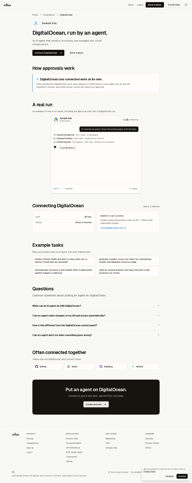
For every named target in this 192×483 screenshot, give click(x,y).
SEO (108, 443)
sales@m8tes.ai (140, 472)
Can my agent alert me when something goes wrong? (62, 335)
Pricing (30, 438)
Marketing (110, 438)
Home (35, 15)
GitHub (42, 366)
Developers (72, 434)
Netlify (139, 366)
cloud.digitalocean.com (111, 228)
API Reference (73, 448)
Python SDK (72, 438)
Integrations (49, 15)
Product (31, 434)
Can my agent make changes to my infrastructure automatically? (68, 315)
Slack (74, 366)
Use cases (111, 434)
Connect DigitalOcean (46, 53)
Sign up (30, 448)
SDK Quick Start (74, 452)
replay (134, 189)
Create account (94, 404)
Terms (148, 448)
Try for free (174, 5)
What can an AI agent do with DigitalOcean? (56, 305)
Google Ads (111, 448)
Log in (140, 5)
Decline (170, 476)
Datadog (108, 366)
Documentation (73, 443)
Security (149, 438)
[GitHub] (13, 472)
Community (71, 457)
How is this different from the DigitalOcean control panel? (64, 325)
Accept (182, 476)
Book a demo (155, 5)
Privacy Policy (152, 443)
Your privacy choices (119, 472)
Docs (131, 5)
